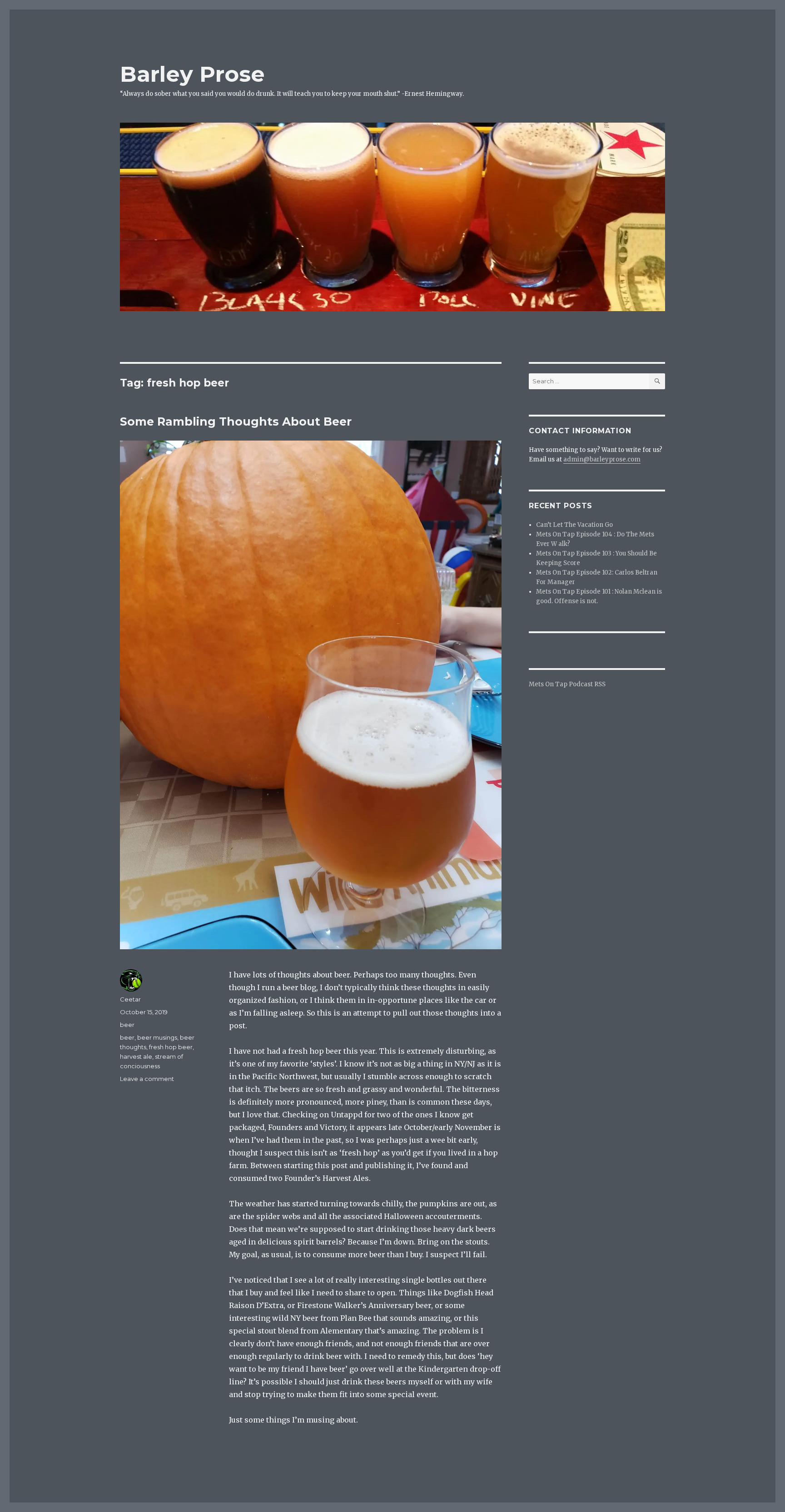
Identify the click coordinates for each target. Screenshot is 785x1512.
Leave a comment (147, 1078)
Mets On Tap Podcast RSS (567, 684)
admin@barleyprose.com (602, 459)
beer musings (157, 1037)
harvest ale (136, 1056)
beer (127, 1024)
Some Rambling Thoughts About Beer (236, 421)
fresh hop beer (171, 1047)
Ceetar (130, 999)
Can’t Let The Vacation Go (574, 525)
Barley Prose (192, 74)
